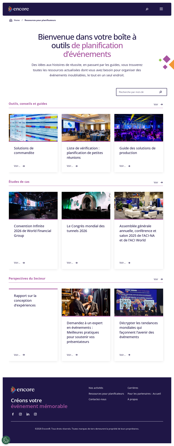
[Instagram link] (20, 414)
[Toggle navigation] (161, 9)
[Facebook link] (13, 414)
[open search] (147, 9)
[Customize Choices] (6, 440)
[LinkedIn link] (28, 414)
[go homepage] (19, 9)
